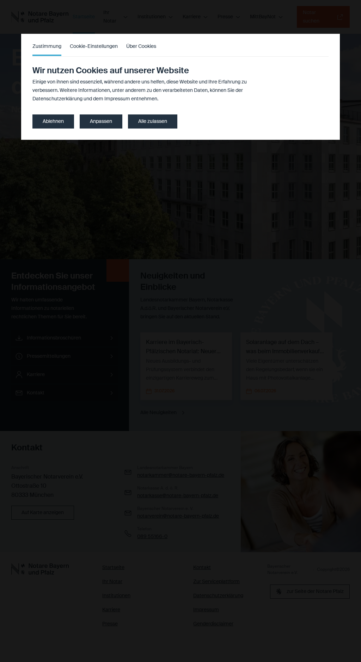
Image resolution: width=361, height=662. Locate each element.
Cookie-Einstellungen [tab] (94, 46)
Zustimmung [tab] (46, 46)
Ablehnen (53, 121)
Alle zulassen (152, 121)
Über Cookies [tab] (141, 46)
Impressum (117, 98)
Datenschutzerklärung (57, 98)
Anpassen (101, 121)
